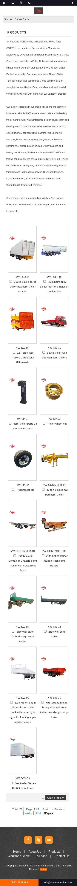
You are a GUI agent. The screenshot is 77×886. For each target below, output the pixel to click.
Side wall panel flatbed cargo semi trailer (23, 636)
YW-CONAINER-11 (54, 484)
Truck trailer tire (25, 489)
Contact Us (62, 856)
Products (23, 19)
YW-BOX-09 (23, 778)
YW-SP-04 (22, 418)
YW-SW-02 (22, 697)
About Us (35, 851)
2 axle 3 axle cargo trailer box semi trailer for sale (23, 286)
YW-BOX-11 (23, 276)
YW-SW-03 (54, 626)
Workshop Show (19, 856)
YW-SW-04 (22, 626)
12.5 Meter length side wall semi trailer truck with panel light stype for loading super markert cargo (22, 712)
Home (8, 19)
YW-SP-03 (54, 418)
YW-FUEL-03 (54, 276)
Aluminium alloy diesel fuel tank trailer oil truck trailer (54, 286)
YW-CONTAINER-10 (23, 551)
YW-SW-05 (54, 347)
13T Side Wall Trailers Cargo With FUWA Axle (22, 357)
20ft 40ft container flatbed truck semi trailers (56, 560)
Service (42, 856)
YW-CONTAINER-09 (54, 551)
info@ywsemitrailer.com (58, 882)
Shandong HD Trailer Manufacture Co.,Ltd (40, 865)
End (38, 813)
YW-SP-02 (22, 484)
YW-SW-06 (22, 347)
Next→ (28, 813)
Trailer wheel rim (57, 423)
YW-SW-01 (54, 697)
